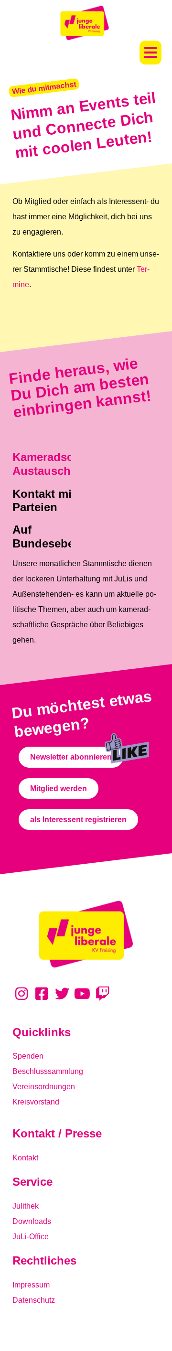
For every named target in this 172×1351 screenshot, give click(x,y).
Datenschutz (33, 1300)
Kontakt (25, 1158)
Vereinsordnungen (43, 1087)
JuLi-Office (30, 1237)
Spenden (27, 1056)
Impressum (31, 1285)
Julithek (25, 1206)
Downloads (31, 1221)
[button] (150, 52)
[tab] (66, 539)
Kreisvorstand (35, 1102)
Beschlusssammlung (47, 1071)
